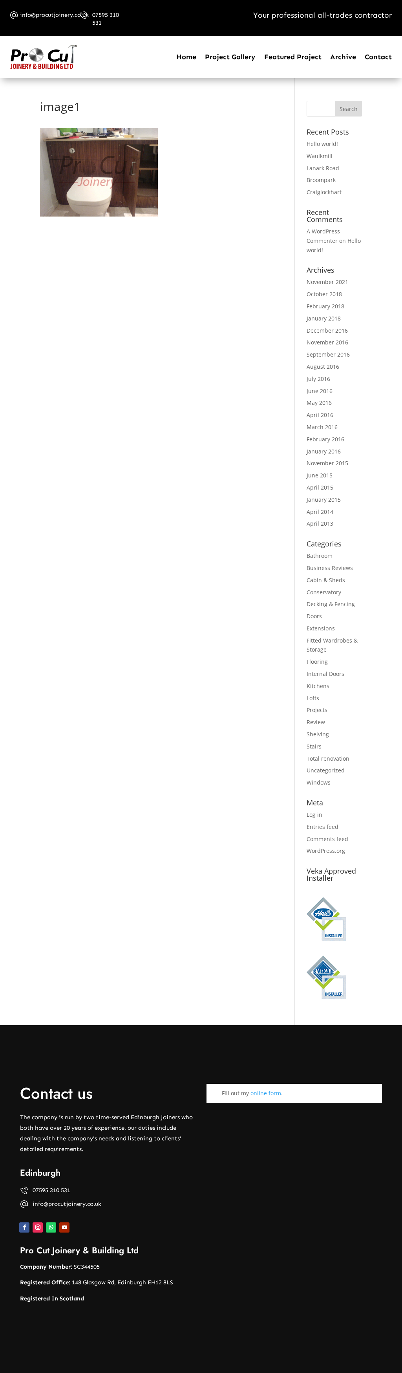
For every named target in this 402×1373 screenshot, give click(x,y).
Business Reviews (330, 568)
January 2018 (324, 318)
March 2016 (322, 427)
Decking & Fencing (331, 604)
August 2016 (323, 366)
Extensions (321, 628)
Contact (378, 57)
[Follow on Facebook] (24, 1227)
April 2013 (320, 523)
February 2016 (325, 439)
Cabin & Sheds (326, 580)
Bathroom (320, 555)
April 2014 (320, 511)
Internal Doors (325, 673)
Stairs (314, 746)
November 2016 (327, 342)
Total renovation (328, 758)
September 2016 (328, 354)
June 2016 (320, 391)
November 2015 (327, 463)
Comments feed (327, 839)
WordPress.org (326, 850)
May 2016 (319, 402)
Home (186, 57)
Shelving (318, 734)
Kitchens (318, 686)
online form (265, 1093)
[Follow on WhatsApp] (51, 1227)
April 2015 (320, 487)
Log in (314, 814)
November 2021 (327, 282)
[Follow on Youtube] (64, 1227)
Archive (343, 57)
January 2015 (324, 499)
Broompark (321, 180)
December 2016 (327, 330)
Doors (314, 616)
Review (316, 722)
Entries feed (322, 826)
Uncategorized (326, 770)
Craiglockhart (324, 192)
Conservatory (324, 592)
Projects (317, 710)
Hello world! (322, 143)
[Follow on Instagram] (38, 1227)
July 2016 (318, 378)
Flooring (317, 661)
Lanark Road (323, 168)
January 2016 (324, 451)
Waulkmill (320, 156)
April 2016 (320, 415)
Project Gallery (230, 57)
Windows (319, 782)
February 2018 (325, 306)
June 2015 (320, 475)
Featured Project (293, 57)
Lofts (313, 698)
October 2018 (324, 294)
